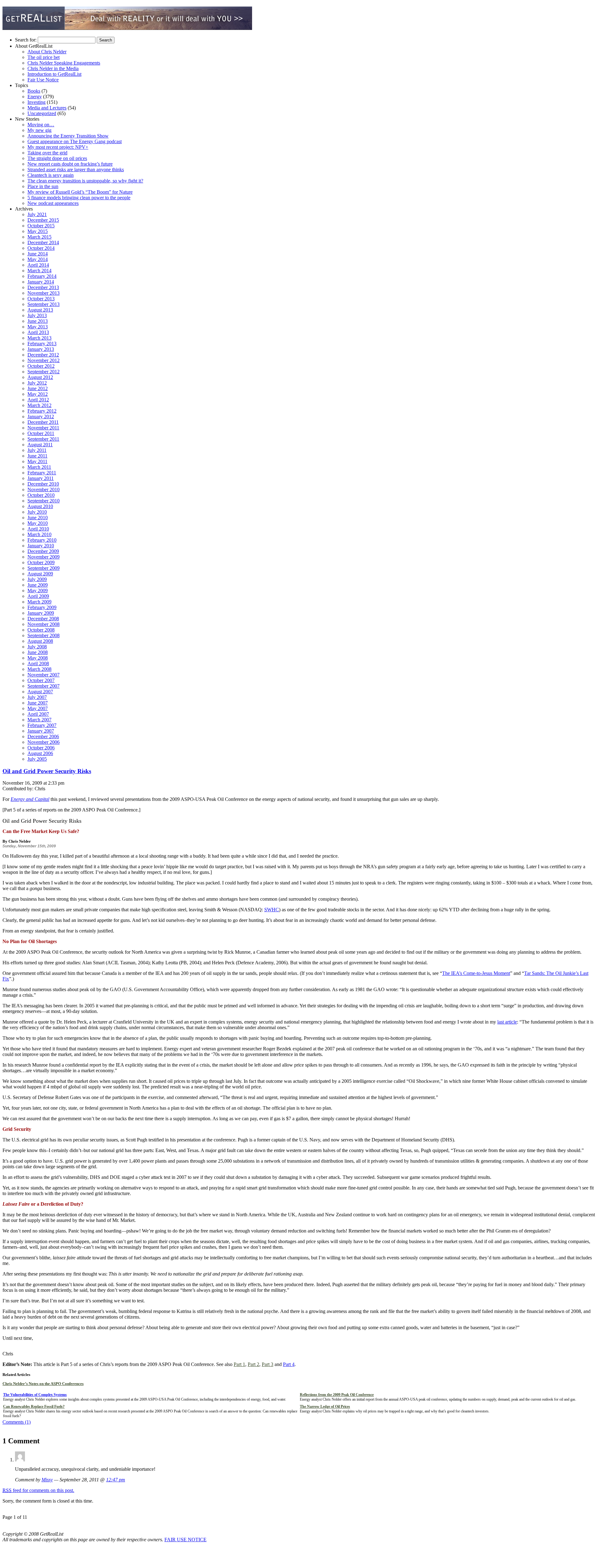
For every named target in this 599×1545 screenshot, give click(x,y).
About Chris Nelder (46, 51)
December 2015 (43, 220)
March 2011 (39, 467)
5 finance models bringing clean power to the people (78, 197)
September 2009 (43, 568)
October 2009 (41, 562)
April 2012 (38, 399)
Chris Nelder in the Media (53, 68)
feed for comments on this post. (38, 1490)
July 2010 (37, 512)
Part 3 (267, 1364)
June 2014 (37, 253)
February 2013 (41, 343)
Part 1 (239, 1364)
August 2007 (40, 691)
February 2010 (41, 540)
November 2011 (43, 427)
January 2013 (40, 349)
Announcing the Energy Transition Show (68, 135)
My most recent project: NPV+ (57, 147)
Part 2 (253, 1364)
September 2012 (43, 371)
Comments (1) (16, 1422)
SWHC (271, 909)
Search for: (26, 39)
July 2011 (36, 450)
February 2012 (41, 411)
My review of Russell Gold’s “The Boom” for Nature (80, 192)
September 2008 (43, 635)
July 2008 (37, 646)
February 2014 (41, 276)
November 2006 (43, 742)
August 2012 (40, 377)
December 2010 (43, 484)
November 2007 (43, 674)
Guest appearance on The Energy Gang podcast (74, 141)
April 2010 (38, 528)
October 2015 (41, 225)
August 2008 (40, 641)
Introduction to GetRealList (54, 74)
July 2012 (37, 382)
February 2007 (41, 725)
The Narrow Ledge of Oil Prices (325, 1406)
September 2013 (43, 304)
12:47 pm (115, 1479)
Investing (36, 102)
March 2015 (39, 237)
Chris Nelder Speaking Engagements (63, 62)
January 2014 (40, 281)
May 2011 (37, 461)
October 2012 (41, 366)
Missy (47, 1479)
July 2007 (37, 697)
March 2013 (39, 338)
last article (507, 1021)
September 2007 (43, 686)
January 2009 (40, 613)
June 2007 (37, 702)
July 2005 (37, 759)
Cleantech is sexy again (50, 175)
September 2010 (43, 500)
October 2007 (41, 680)
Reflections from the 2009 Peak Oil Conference (337, 1394)
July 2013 (37, 315)
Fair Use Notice (43, 79)
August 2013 (40, 309)
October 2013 (41, 298)
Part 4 (289, 1364)
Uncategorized (41, 113)
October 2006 (41, 747)
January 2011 (40, 478)
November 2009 (43, 556)
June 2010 (37, 517)
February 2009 (41, 607)
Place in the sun (42, 186)
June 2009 (37, 585)
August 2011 (40, 444)
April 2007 (38, 714)
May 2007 (37, 708)
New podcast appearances (53, 203)
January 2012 (40, 416)
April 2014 (38, 265)
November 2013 (43, 293)
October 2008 (41, 629)
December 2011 (43, 422)
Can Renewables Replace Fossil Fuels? (34, 1406)
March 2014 (39, 270)
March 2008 (39, 669)
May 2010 (37, 523)
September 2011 (43, 439)
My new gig (39, 130)
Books (33, 91)
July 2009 (37, 579)
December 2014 (43, 242)
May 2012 (37, 394)
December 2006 (43, 736)
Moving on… (40, 124)
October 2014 (41, 248)
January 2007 (40, 731)
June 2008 (37, 652)
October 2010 (41, 495)
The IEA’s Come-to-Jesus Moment (476, 973)
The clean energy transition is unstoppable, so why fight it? (85, 180)
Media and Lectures (46, 107)
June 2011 (37, 455)
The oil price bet (43, 57)
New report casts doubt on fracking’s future (70, 164)
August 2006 (40, 753)
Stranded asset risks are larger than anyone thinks (75, 169)
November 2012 (43, 360)
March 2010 (39, 534)
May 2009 (37, 590)
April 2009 (38, 596)
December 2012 (43, 354)
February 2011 (41, 472)
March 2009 (39, 601)
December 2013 (43, 287)
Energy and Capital (30, 799)
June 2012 (37, 388)
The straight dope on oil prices (57, 158)
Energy (34, 96)
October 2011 (40, 433)
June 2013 (37, 321)
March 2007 (39, 719)
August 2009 (40, 573)
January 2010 (40, 545)
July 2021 (37, 214)
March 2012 (39, 405)
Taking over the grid (47, 152)
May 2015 (37, 231)
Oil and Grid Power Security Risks (46, 771)
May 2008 (37, 658)
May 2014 (37, 259)
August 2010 (40, 506)
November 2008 (43, 624)
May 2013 (37, 326)
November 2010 (43, 489)
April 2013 (38, 332)
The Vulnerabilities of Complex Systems (35, 1394)
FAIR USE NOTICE (185, 1539)
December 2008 (43, 618)
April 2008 (38, 663)
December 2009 (43, 551)
